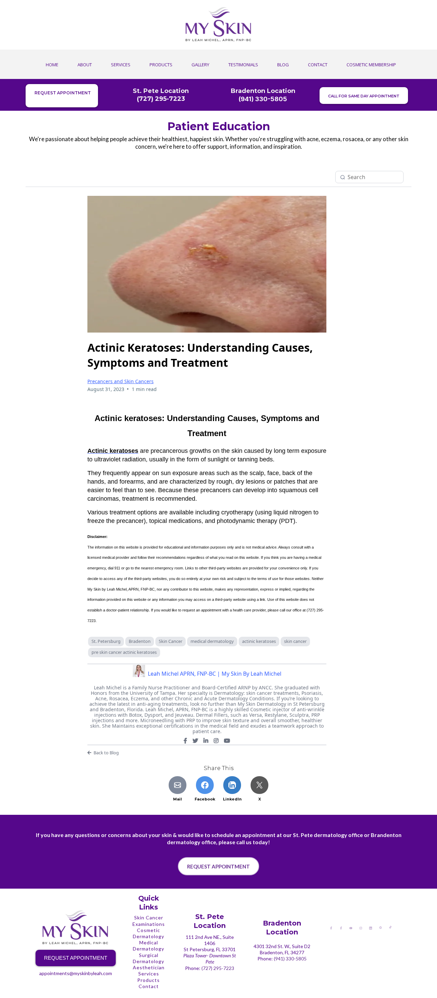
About (84, 65)
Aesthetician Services (149, 970)
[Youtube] (227, 740)
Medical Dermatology (148, 946)
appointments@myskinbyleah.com (75, 973)
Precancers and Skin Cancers (120, 381)
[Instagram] (216, 740)
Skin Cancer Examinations (148, 921)
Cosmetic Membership (371, 65)
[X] (195, 740)
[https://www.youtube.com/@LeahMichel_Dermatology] (350, 928)
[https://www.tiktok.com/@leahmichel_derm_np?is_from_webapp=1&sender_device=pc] (390, 926)
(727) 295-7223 (217, 968)
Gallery (200, 65)
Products (161, 65)
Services (120, 65)
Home (52, 65)
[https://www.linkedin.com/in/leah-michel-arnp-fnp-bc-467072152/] (370, 928)
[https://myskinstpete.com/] (218, 24)
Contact (317, 65)
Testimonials (243, 65)
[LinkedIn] (205, 740)
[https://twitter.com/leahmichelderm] (380, 927)
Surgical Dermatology (148, 958)
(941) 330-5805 (290, 958)
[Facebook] (185, 740)
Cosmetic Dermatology (148, 933)
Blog (283, 65)
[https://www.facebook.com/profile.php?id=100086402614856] (331, 928)
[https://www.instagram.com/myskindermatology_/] (360, 928)
